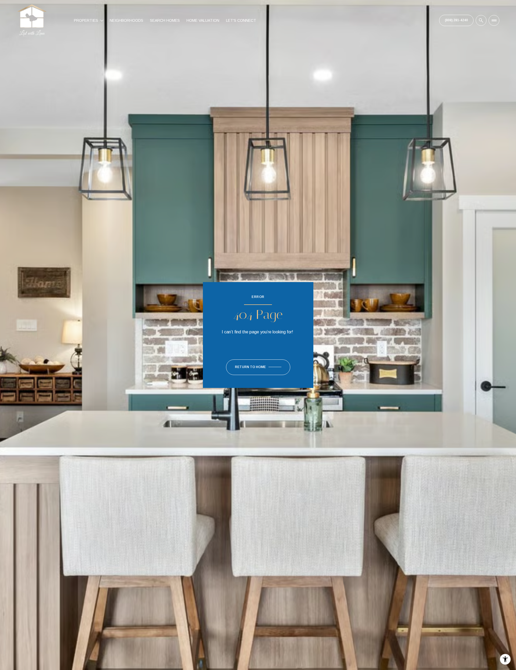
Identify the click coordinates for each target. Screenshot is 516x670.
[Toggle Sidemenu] (494, 20)
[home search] (481, 20)
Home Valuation (203, 20)
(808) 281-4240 (456, 20)
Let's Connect (241, 20)
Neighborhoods (126, 20)
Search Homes (165, 20)
